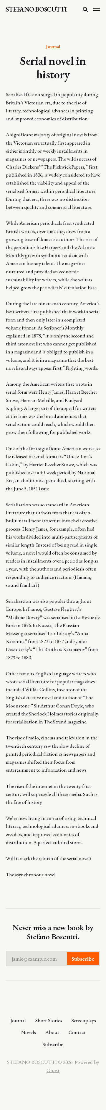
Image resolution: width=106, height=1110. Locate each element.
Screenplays (84, 1020)
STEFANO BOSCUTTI (36, 9)
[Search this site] (85, 9)
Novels (28, 1032)
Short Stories (48, 1020)
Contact (77, 1032)
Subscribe (53, 1044)
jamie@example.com (53, 958)
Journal (53, 46)
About (52, 1032)
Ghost (53, 1070)
